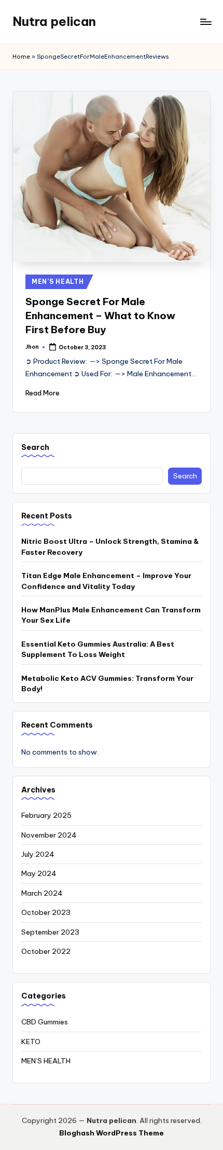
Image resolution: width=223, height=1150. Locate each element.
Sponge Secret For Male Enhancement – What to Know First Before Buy (100, 315)
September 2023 (50, 932)
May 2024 (39, 873)
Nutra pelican (54, 21)
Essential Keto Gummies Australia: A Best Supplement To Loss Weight (97, 649)
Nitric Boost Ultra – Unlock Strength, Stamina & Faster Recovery (110, 546)
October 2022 (46, 951)
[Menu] (205, 21)
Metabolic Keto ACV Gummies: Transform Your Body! (107, 683)
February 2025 (46, 815)
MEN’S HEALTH (58, 281)
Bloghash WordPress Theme (111, 1133)
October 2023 (46, 912)
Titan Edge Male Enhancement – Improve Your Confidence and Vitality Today (106, 581)
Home (21, 56)
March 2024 (42, 893)
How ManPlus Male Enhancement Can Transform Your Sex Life (111, 615)
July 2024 (37, 854)
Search (35, 447)
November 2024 (49, 835)
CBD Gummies (44, 1021)
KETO (30, 1041)
